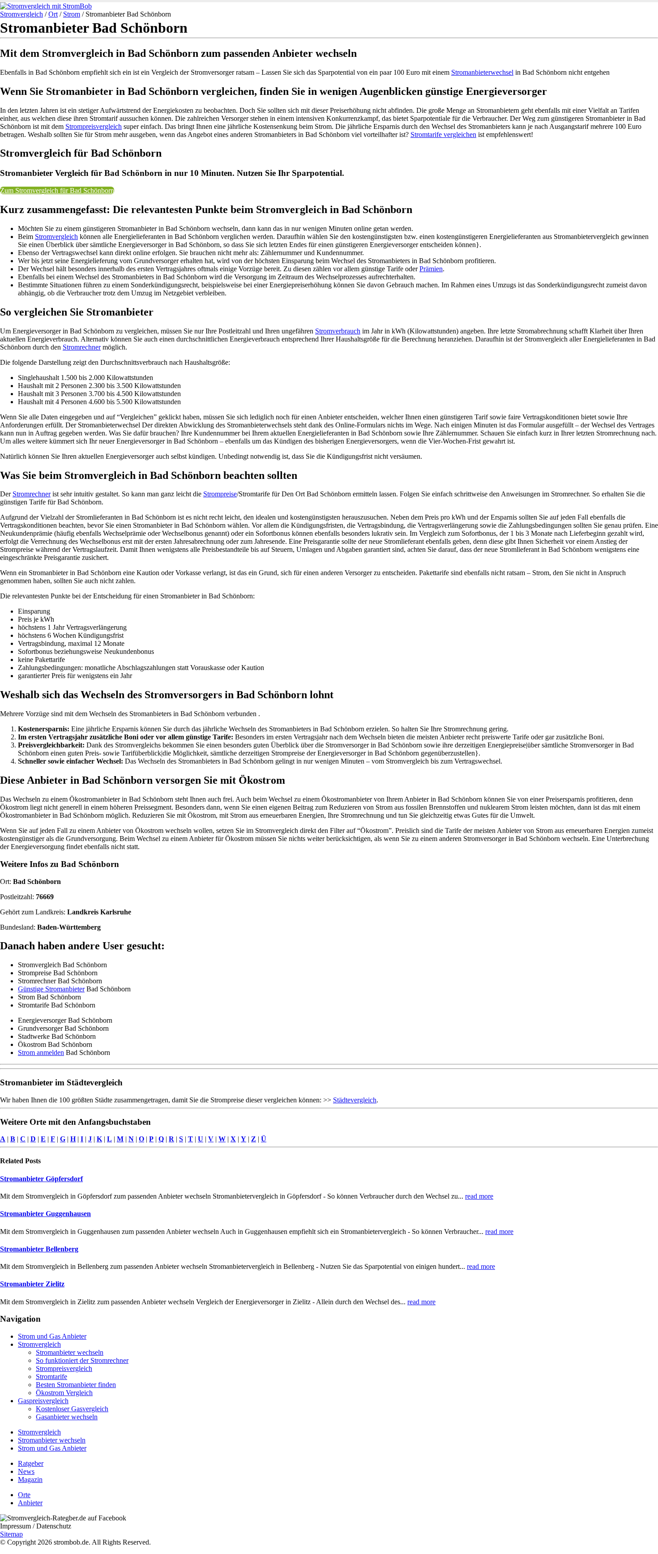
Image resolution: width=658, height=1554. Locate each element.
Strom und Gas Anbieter (52, 1336)
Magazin (30, 1479)
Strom (71, 14)
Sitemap (11, 1534)
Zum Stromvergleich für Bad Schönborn (57, 190)
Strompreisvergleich (93, 126)
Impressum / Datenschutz (35, 1526)
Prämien (431, 269)
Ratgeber (30, 1463)
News (26, 1471)
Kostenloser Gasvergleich (72, 1409)
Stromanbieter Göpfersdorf (41, 1179)
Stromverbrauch (337, 331)
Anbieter (30, 1503)
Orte (24, 1494)
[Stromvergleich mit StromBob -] (46, 6)
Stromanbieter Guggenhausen (45, 1213)
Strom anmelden (41, 1052)
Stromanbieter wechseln (69, 1352)
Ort (53, 14)
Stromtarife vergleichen (443, 134)
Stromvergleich (21, 14)
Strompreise (220, 494)
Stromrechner (82, 347)
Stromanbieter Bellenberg (39, 1249)
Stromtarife (51, 1376)
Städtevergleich (354, 1100)
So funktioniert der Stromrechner (82, 1360)
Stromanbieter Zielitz (32, 1284)
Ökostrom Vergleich (64, 1392)
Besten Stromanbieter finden (76, 1384)
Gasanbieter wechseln (67, 1417)
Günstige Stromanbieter (51, 989)
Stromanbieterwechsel (482, 72)
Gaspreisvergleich (43, 1401)
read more (479, 1196)
